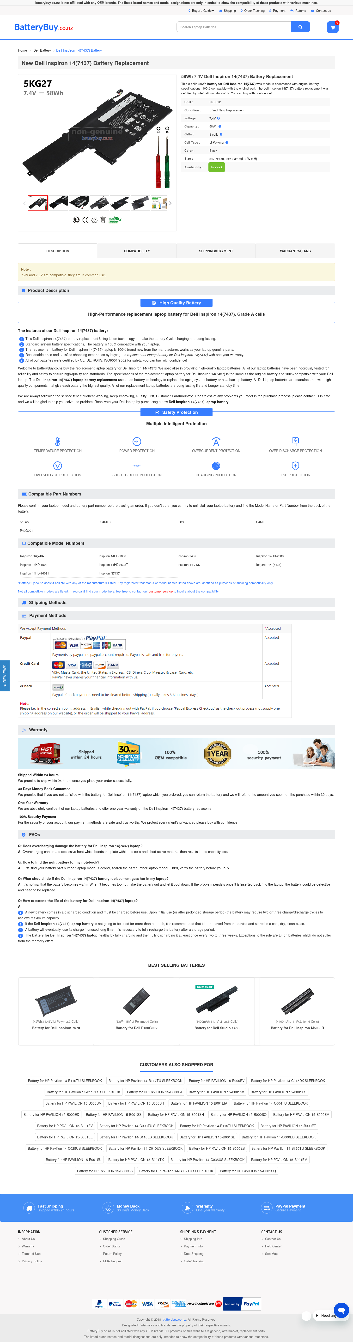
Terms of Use (31, 1253)
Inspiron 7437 (186, 556)
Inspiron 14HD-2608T (113, 564)
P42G (181, 522)
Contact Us (272, 1238)
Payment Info (193, 1246)
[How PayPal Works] (242, 1304)
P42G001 (26, 530)
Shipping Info (192, 1238)
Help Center (272, 1246)
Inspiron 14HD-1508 (33, 564)
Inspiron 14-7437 (189, 564)
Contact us (323, 10)
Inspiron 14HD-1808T (113, 556)
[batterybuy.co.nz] (50, 30)
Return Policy (112, 1253)
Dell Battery (42, 50)
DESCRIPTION (57, 250)
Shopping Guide (113, 1238)
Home (22, 50)
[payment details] (155, 718)
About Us (28, 1238)
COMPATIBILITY (137, 250)
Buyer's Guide (202, 10)
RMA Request (112, 1261)
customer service (161, 591)
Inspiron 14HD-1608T (34, 573)
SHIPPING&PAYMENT (216, 250)
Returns (300, 10)
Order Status (111, 1246)
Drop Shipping (193, 1253)
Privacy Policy (31, 1261)
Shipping (230, 10)
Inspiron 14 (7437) (268, 564)
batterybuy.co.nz (174, 1319)
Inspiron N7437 (109, 573)
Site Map (271, 1253)
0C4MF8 (104, 522)
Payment (279, 10)
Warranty (27, 1246)
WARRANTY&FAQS (295, 250)
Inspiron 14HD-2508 (270, 556)
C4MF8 (261, 522)
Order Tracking (254, 10)
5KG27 (24, 522)
